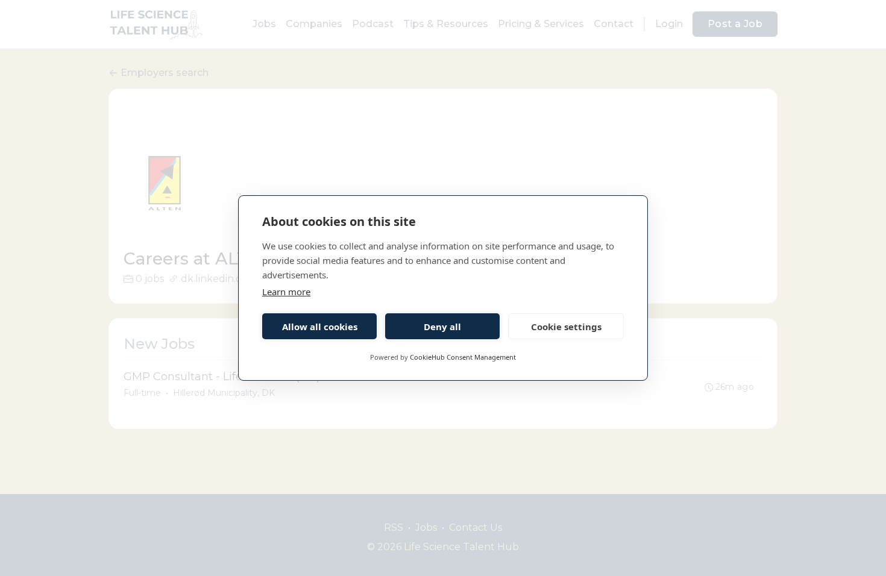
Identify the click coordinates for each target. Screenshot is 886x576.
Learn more (286, 292)
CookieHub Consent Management (463, 357)
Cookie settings (566, 327)
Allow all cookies (319, 327)
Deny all (442, 327)
